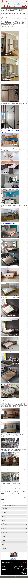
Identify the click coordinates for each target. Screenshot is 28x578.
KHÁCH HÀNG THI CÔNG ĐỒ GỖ (7, 9)
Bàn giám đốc (3, 535)
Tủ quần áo (3, 516)
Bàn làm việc (3, 540)
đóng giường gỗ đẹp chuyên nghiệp (9, 223)
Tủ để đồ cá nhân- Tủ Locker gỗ (6, 551)
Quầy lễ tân (3, 533)
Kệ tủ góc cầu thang (4, 548)
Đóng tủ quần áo (4, 27)
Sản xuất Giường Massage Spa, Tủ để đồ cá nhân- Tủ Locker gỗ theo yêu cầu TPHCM (12, 500)
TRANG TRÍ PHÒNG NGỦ (4, 515)
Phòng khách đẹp (4, 512)
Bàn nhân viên (3, 536)
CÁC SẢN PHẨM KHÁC (16, 569)
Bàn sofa (3, 509)
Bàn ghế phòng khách (4, 508)
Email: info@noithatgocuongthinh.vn (14, 559)
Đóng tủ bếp (3, 132)
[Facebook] (21, 564)
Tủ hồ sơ (3, 539)
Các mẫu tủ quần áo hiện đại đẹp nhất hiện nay (15, 130)
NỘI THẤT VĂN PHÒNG (4, 532)
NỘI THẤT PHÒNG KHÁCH (4, 507)
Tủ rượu (3, 543)
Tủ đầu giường (4, 520)
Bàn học (3, 531)
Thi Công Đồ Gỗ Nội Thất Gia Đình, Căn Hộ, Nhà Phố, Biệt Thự (24, 568)
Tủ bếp (3, 527)
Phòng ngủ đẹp (4, 521)
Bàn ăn (3, 525)
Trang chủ (2, 9)
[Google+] (25, 563)
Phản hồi (26, 497)
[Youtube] (23, 563)
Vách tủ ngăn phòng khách (5, 513)
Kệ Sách (3, 547)
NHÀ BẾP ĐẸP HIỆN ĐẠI (4, 524)
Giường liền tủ (3, 523)
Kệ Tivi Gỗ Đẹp (4, 511)
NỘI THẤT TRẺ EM (3, 528)
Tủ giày (3, 544)
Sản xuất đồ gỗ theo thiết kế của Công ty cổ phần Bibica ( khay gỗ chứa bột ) (11, 502)
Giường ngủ (3, 517)
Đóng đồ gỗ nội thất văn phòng (6, 401)
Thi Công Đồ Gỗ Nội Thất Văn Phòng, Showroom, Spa (24, 571)
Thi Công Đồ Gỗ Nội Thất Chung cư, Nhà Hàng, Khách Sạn (19, 9)
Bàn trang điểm (4, 519)
